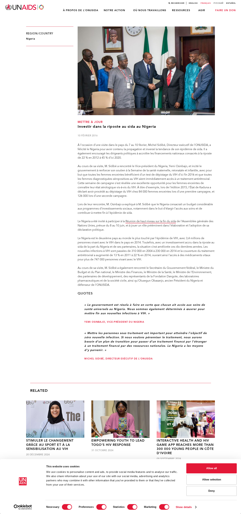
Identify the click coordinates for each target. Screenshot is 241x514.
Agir (201, 10)
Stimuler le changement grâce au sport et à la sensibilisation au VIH (50, 445)
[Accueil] (24, 7)
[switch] (101, 507)
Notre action (114, 10)
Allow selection (211, 479)
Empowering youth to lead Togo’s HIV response (118, 442)
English (193, 3)
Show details (184, 507)
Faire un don (225, 10)
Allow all (211, 468)
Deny (211, 490)
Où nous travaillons (149, 10)
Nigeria (30, 39)
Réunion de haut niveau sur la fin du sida (150, 221)
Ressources (181, 10)
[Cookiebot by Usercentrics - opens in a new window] (22, 507)
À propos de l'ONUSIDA (80, 10)
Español (231, 3)
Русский (218, 3)
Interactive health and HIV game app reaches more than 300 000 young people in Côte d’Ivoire (185, 447)
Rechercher (177, 3)
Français (206, 3)
